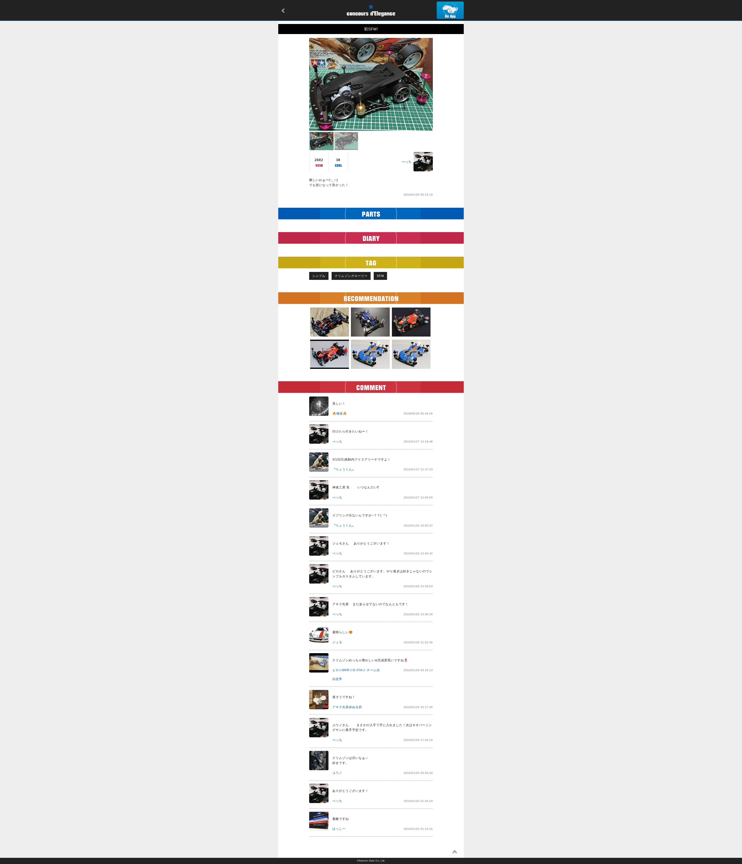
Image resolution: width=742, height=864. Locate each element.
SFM (380, 276)
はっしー (338, 828)
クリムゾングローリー (351, 276)
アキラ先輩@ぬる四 (347, 707)
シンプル (318, 276)
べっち (407, 161)
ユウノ (337, 772)
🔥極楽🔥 (339, 413)
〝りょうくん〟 (343, 469)
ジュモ (337, 642)
